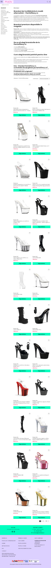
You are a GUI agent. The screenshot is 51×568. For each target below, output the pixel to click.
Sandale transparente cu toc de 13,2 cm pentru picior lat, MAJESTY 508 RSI (22, 185)
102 (46, 521)
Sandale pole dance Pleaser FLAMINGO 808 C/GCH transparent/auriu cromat (41, 512)
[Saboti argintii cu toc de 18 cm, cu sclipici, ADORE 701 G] (22, 243)
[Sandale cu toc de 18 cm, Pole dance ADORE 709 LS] (22, 351)
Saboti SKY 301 (36, 294)
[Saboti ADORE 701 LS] (41, 315)
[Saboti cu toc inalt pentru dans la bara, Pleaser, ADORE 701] (41, 351)
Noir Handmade (4, 31)
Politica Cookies (22, 546)
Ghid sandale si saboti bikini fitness (9, 554)
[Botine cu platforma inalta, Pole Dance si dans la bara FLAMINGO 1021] (41, 95)
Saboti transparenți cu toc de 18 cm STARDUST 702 (21, 221)
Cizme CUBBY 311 (16, 329)
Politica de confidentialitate (8, 540)
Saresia (2, 24)
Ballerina (2, 19)
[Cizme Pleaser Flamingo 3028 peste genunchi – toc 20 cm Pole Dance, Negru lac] (22, 424)
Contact (4, 551)
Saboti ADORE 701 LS (37, 329)
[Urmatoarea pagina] (48, 521)
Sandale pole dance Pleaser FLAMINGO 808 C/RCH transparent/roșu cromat (21, 402)
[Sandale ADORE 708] (22, 497)
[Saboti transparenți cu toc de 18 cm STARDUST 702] (22, 207)
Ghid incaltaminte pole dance (8, 553)
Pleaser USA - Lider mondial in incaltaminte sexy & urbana (5, 12)
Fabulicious (3, 10)
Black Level (3, 25)
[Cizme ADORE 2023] (41, 243)
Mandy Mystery (4, 27)
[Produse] (2, 2)
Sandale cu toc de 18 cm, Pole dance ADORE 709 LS (21, 365)
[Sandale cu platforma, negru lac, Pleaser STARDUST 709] (41, 387)
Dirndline (2, 28)
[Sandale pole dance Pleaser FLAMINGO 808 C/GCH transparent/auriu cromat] (41, 497)
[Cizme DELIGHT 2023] (22, 280)
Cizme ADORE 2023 (37, 257)
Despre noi (4, 538)
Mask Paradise (4, 29)
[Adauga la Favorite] (30, 84)
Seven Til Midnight (4, 17)
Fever (2, 16)
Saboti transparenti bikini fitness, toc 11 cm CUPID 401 (41, 146)
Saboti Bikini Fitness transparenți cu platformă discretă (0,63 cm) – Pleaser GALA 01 (21, 110)
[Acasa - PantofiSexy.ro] (8, 1)
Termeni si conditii (22, 538)
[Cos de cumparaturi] (49, 2)
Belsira (2, 23)
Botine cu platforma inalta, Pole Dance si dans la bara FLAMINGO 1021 (41, 110)
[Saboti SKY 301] (41, 280)
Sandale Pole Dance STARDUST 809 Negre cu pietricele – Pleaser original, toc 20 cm (41, 221)
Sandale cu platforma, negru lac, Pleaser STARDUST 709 (41, 402)
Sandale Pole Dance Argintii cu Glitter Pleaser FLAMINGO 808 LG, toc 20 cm (41, 439)
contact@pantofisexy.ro (38, 532)
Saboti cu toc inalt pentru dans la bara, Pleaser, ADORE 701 (41, 365)
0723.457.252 (38, 531)
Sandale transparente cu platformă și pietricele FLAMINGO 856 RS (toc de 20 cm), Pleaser (21, 146)
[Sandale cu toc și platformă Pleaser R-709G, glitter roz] (41, 461)
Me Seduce (3, 33)
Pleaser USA (15, 108)
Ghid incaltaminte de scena (24, 548)
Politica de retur (22, 543)
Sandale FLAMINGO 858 (18, 475)
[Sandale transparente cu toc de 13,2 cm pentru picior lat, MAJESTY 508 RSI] (22, 170)
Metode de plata (6, 546)
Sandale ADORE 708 (17, 511)
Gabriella (3, 21)
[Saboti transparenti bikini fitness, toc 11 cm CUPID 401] (41, 132)
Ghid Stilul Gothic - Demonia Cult (8, 556)
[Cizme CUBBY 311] (22, 315)
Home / (3, 4)
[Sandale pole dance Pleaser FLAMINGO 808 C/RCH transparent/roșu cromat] (22, 387)
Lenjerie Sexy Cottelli (5, 20)
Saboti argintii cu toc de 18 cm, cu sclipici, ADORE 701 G (20, 258)
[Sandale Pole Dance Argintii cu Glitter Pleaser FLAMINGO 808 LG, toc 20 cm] (41, 424)
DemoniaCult (3, 15)
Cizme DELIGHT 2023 (17, 294)
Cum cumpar (21, 540)
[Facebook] (12, 532)
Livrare (3, 543)
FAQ (3, 548)
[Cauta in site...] (47, 2)
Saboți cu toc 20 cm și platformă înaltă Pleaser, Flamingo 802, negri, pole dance (41, 185)
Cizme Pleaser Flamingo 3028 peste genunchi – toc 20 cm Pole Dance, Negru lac (22, 439)
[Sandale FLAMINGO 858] (22, 461)
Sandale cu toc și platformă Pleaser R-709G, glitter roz (41, 475)
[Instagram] (14, 532)
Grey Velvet (3, 32)
